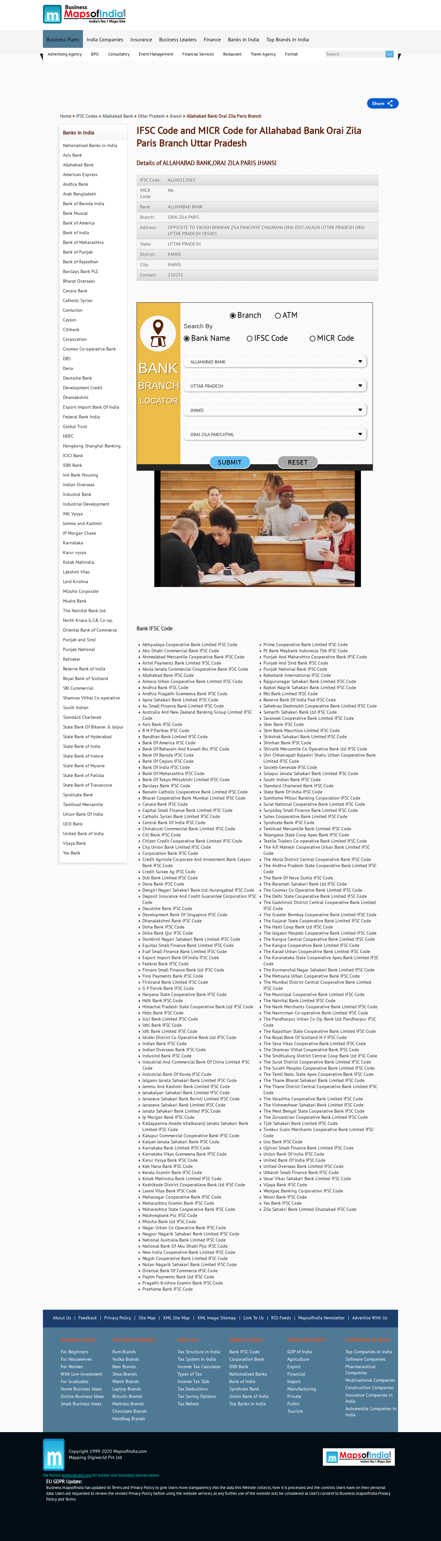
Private (294, 1396)
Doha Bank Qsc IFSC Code (167, 933)
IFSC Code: (150, 180)
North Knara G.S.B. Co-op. (88, 620)
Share (378, 103)
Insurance (141, 40)
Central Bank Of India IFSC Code (173, 822)
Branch (249, 315)
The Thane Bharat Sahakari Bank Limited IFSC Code (313, 1080)
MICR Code (335, 338)
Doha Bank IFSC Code (163, 927)
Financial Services (198, 54)
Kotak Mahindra (78, 562)
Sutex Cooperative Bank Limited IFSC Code (305, 816)
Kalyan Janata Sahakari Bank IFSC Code (180, 1142)
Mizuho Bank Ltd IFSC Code (169, 1221)
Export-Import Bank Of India (91, 407)
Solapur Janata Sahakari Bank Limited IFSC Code (310, 773)
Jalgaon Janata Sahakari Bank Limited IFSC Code (189, 1080)
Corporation (75, 339)
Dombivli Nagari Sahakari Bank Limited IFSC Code (191, 939)
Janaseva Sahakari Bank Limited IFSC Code (183, 1105)
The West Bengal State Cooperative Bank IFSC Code (313, 1111)
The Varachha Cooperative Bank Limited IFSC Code (313, 1099)
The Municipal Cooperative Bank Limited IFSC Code (313, 994)
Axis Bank (72, 155)
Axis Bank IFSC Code (162, 724)
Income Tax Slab (194, 1381)
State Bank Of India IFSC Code (292, 792)
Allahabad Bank (78, 165)
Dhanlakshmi (75, 397)
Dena (68, 368)
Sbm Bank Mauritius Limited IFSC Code (301, 730)
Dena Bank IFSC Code (163, 884)
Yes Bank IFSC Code (282, 1203)
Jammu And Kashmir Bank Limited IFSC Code (186, 1086)
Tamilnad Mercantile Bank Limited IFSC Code (307, 829)
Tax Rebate (188, 1404)
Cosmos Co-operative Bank (89, 349)
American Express (80, 174)
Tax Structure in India (199, 1352)
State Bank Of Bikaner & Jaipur (93, 727)
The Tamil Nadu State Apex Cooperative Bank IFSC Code (318, 1074)
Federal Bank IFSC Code (165, 964)
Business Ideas (78, 1340)
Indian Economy (306, 1340)
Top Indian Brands (134, 1340)
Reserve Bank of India (84, 669)
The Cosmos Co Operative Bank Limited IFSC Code (312, 890)
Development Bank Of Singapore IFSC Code (184, 914)
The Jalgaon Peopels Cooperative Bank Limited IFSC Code (319, 933)
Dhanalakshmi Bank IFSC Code (172, 921)
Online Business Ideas (82, 1396)
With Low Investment (81, 1374)
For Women (72, 1366)
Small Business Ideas (81, 1404)
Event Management (156, 54)
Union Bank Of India (83, 814)
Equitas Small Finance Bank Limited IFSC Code (187, 945)
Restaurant (232, 54)
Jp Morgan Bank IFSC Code (168, 1117)
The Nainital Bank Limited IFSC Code (299, 1000)
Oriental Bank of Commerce (90, 630)
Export (294, 1366)
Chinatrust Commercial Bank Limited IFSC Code (188, 829)
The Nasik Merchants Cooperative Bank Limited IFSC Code (320, 1007)
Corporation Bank (246, 1359)
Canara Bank (75, 291)
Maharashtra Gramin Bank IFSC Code (178, 1203)
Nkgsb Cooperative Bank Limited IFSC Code (185, 1258)
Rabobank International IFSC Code (297, 675)
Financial (296, 1374)
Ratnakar (71, 659)
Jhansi (176, 116)
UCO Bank (73, 824)
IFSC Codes (86, 116)
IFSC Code (271, 338)
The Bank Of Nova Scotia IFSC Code (298, 878)
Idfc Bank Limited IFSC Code (169, 1031)
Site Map (147, 1318)
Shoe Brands (124, 1374)
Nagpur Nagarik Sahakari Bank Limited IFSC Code (190, 1234)
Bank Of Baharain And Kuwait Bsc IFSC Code (185, 749)
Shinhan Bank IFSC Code (287, 743)
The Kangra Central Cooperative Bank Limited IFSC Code (319, 939)
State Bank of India (81, 746)
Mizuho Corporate (80, 591)
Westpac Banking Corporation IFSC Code (303, 1191)
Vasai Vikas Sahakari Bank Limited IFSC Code (307, 1178)
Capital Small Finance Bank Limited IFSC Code (187, 810)
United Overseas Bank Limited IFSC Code (303, 1166)
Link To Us (253, 1318)
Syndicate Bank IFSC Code (288, 822)
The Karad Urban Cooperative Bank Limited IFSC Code (316, 951)
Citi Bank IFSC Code (161, 835)
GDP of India (299, 1352)
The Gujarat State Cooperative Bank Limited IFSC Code (317, 921)
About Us (62, 1318)
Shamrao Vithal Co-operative (91, 698)
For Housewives (76, 1359)
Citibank (71, 329)
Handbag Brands (128, 1418)
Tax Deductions (193, 1389)
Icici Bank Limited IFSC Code (170, 1019)
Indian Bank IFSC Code (164, 1043)
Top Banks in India (247, 1404)
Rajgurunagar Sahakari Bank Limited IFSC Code (309, 681)
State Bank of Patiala (83, 775)
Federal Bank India (81, 417)
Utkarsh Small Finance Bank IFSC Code (301, 1172)
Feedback (87, 1318)
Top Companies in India (368, 1352)
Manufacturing (301, 1389)
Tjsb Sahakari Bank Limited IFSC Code (300, 1123)
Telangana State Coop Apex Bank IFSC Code (306, 835)
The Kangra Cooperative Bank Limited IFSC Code (311, 945)
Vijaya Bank (74, 843)
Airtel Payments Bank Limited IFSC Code (181, 663)
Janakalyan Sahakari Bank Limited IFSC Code (186, 1092)
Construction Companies (369, 1387)
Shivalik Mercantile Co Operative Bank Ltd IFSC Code (315, 749)
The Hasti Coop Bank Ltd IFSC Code (298, 927)
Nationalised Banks (248, 1374)
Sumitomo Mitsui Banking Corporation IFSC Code (311, 798)
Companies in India (367, 1340)
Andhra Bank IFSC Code (165, 687)
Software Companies (365, 1359)
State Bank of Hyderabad (87, 736)
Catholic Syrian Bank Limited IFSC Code (181, 816)
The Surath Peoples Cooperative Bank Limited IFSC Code (318, 1068)
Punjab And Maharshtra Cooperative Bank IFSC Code (315, 657)
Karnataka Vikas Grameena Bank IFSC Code (184, 1154)
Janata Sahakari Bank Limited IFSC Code (181, 1111)
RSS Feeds (281, 1318)
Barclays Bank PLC (80, 271)
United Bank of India (83, 833)
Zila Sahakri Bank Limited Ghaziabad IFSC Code (309, 1209)
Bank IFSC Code (155, 628)
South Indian (75, 707)
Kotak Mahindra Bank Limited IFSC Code (181, 1178)
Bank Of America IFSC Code (168, 743)
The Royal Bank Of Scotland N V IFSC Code (305, 1037)
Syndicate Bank (78, 795)
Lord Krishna (75, 581)
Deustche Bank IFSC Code (167, 908)
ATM (290, 315)
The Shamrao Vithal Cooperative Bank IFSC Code (311, 1050)
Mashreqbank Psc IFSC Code (169, 1215)
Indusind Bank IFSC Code (166, 1056)
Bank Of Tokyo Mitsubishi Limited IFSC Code (186, 779)
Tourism (295, 1411)
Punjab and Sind (79, 640)
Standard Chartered (82, 717)
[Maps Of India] (84, 22)
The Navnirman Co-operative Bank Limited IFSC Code (315, 1013)
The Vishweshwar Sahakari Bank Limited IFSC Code (313, 1105)
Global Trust (75, 426)
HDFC (68, 436)
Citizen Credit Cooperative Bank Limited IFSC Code (192, 841)
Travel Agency (263, 54)
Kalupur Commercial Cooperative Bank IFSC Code (190, 1135)
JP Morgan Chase (79, 533)
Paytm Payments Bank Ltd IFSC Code (178, 1277)
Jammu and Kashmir (82, 523)
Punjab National (79, 649)
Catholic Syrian (78, 300)
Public (293, 1404)
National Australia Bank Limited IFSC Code (184, 1240)
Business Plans (62, 40)
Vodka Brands (125, 1359)
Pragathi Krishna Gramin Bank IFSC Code (182, 1283)
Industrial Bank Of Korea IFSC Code (176, 1074)
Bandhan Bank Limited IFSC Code (175, 736)
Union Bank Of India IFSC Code (293, 1154)
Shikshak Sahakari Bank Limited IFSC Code (305, 736)
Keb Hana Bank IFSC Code (167, 1166)
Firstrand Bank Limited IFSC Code (175, 982)
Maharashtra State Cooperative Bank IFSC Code (188, 1209)
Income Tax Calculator (199, 1366)
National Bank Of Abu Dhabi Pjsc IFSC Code (185, 1246)
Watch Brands (125, 1381)
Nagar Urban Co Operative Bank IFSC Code (184, 1228)
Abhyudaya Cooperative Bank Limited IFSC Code (189, 644)
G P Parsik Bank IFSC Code (168, 988)
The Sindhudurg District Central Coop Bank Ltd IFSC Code (320, 1056)
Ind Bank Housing (80, 475)
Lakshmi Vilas (76, 572)
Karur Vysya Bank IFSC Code (170, 1160)
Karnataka (73, 543)
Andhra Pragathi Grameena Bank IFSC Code (184, 694)
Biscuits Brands (127, 1396)
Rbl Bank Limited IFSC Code (290, 694)
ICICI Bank (73, 455)
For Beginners (74, 1352)
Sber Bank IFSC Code (283, 724)
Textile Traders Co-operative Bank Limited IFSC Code (315, 841)
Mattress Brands (128, 1404)
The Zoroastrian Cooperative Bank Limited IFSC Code (315, 1117)
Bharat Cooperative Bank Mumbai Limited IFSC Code (193, 798)
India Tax (188, 1340)
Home (65, 116)
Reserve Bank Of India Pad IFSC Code (299, 700)
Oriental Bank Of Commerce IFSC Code (180, 1271)
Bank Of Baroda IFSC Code (168, 755)
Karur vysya (74, 552)
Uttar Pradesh (151, 116)
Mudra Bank (75, 601)
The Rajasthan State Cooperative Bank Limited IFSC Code (319, 1031)
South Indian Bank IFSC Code (292, 779)
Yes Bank (71, 853)
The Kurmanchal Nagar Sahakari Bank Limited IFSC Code (318, 970)
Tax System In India (197, 1359)
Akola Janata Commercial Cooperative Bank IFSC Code (195, 669)
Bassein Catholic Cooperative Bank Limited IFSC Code (195, 792)
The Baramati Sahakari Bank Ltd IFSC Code (305, 884)
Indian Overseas (79, 484)
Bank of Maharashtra (83, 242)
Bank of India (76, 233)
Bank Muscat (75, 213)
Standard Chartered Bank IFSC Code (298, 786)
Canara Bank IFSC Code (165, 804)
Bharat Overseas (79, 281)
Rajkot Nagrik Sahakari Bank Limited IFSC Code (309, 687)
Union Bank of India (249, 1396)
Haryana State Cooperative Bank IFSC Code (184, 994)
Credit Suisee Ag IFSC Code (168, 872)
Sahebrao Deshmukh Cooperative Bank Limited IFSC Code (320, 706)
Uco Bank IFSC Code (283, 1142)
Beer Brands (124, 1366)
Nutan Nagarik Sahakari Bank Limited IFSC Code (189, 1264)
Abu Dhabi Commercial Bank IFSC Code (180, 651)
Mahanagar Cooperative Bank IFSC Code (181, 1197)
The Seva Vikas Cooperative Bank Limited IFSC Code (314, 1043)
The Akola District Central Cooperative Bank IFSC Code (317, 859)
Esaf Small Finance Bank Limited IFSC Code (184, 951)
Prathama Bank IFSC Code (167, 1289)
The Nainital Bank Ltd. (85, 610)
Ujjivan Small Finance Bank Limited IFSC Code (308, 1148)
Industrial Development (86, 504)
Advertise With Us (369, 1318)
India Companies (105, 40)
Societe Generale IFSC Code (290, 767)
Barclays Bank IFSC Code (166, 786)
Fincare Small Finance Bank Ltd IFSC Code (183, 970)
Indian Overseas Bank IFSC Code (174, 1050)
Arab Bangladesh (79, 194)
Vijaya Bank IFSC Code (285, 1185)
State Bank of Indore (83, 756)
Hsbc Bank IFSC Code (162, 1013)
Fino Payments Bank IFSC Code (172, 976)
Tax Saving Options (197, 1396)
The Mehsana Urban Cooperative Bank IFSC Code (311, 976)
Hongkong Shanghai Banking (92, 446)
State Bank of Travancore (87, 785)
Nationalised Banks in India (90, 145)
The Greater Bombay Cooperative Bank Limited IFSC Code (319, 914)
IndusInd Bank (77, 494)
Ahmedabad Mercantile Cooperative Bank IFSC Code (193, 657)
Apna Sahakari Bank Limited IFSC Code (180, 700)
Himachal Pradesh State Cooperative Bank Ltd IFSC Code (197, 1007)
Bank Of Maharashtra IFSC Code (173, 773)
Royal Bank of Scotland (85, 678)
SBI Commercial (78, 688)
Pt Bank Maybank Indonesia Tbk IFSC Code (305, 651)
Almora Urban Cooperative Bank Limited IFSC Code (192, 681)
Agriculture (298, 1359)
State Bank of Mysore (84, 766)
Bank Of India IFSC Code (166, 767)
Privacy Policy (117, 1318)
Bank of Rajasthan (80, 262)
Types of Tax (190, 1374)
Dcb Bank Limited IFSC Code (170, 878)
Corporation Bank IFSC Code (170, 853)
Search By (198, 326)
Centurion (73, 310)
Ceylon (70, 320)
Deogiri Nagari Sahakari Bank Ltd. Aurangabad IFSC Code (198, 890)
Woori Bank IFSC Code (285, 1197)
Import (294, 1381)
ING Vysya (73, 514)
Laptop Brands (126, 1389)
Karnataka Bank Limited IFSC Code (176, 1148)
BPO (95, 54)
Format (291, 54)
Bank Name (210, 338)
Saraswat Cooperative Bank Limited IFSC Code (308, 718)
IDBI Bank (72, 465)
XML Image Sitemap (216, 1318)
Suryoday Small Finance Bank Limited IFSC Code (310, 810)
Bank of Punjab (78, 252)
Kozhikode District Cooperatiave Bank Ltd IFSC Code (193, 1185)
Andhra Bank (75, 184)
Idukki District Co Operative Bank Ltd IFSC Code (189, 1037)
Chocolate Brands (129, 1411)
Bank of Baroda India (83, 203)
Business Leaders (178, 40)
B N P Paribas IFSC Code (165, 730)
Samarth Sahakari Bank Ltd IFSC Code (300, 712)
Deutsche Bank (77, 378)
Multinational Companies (370, 1380)
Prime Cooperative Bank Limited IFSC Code (305, 644)
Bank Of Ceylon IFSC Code (167, 761)
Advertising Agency (65, 54)
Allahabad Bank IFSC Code (168, 675)
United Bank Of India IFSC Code (294, 1160)
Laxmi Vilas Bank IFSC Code (169, 1191)
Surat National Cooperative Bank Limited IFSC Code (314, 804)
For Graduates (74, 1381)
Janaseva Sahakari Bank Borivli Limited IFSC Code (191, 1099)
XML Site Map (176, 1318)
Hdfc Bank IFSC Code (162, 1000)
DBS (67, 359)
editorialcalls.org (76, 1475)
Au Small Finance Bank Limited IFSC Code (183, 706)
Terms (70, 1499)
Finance (212, 40)
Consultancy (118, 54)
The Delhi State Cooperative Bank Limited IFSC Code (315, 896)
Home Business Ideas (81, 1389)
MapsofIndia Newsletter (321, 1318)
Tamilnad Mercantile (83, 804)
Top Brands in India (287, 40)
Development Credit (82, 388)
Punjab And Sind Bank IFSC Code (295, 663)
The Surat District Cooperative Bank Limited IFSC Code (317, 1062)
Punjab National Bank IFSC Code (295, 669)
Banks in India (243, 40)
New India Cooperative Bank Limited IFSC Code (188, 1252)
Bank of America (79, 223)
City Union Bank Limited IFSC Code (176, 847)
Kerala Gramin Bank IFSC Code (172, 1172)
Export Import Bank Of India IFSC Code (180, 957)
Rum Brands (124, 1352)
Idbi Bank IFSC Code (162, 1025)
